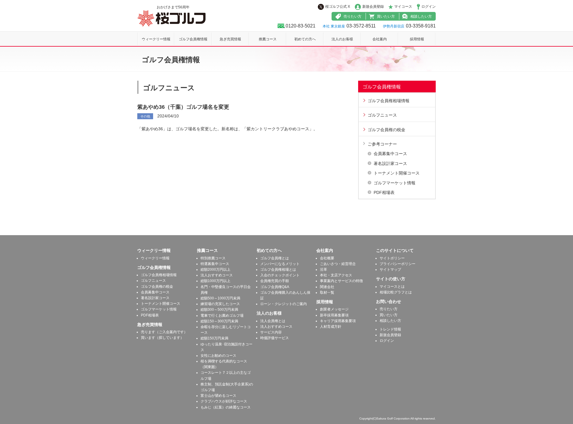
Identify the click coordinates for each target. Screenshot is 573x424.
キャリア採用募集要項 (338, 321)
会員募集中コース (390, 153)
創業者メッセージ (334, 309)
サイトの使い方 (390, 278)
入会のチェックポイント (280, 275)
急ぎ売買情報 (230, 39)
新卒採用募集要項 (334, 315)
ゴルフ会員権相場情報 (388, 100)
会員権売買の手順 (274, 281)
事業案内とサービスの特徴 (341, 281)
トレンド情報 (390, 329)
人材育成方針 (330, 326)
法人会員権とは (272, 321)
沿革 (323, 269)
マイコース (403, 6)
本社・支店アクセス (336, 275)
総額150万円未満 (214, 338)
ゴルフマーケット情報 (394, 182)
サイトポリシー (392, 258)
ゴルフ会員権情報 (193, 39)
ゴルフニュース (382, 115)
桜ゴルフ (171, 18)
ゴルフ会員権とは (274, 258)
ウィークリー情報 (156, 39)
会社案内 (379, 39)
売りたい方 (352, 16)
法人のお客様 (342, 39)
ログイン (428, 6)
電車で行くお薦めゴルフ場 (222, 315)
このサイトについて (395, 250)
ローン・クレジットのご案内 (283, 304)
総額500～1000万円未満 (220, 298)
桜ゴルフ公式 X (337, 6)
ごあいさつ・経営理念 (338, 264)
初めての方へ (305, 39)
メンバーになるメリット (280, 264)
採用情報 (417, 39)
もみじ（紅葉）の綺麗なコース (226, 407)
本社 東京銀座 (334, 26)
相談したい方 (421, 16)
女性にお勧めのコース (218, 355)
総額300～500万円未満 (219, 309)
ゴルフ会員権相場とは (278, 269)
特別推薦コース (213, 258)
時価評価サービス (274, 338)
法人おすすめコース (217, 275)
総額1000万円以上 (215, 281)
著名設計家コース (390, 163)
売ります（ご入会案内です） (164, 332)
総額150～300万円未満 (219, 321)
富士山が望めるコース (218, 396)
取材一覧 (327, 292)
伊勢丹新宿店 (393, 26)
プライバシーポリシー (397, 264)
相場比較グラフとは (396, 292)
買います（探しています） (162, 338)
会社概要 (327, 258)
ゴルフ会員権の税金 (386, 129)
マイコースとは (392, 286)
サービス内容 (271, 332)
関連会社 (327, 287)
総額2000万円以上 (215, 269)
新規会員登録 (373, 6)
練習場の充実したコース (220, 304)
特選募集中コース (215, 264)
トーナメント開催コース (397, 173)
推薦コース (268, 39)
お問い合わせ (388, 301)
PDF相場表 (384, 192)
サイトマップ (390, 269)
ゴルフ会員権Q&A (274, 287)
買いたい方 (386, 16)
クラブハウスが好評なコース (224, 401)
